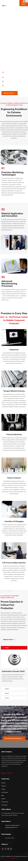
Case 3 (7, 693)
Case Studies (4, 792)
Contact (3, 798)
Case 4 (7, 698)
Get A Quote (4, 805)
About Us (3, 786)
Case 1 (7, 647)
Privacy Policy (4, 801)
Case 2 (7, 689)
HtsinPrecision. (14, 858)
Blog (2, 795)
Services (3, 783)
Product (3, 789)
